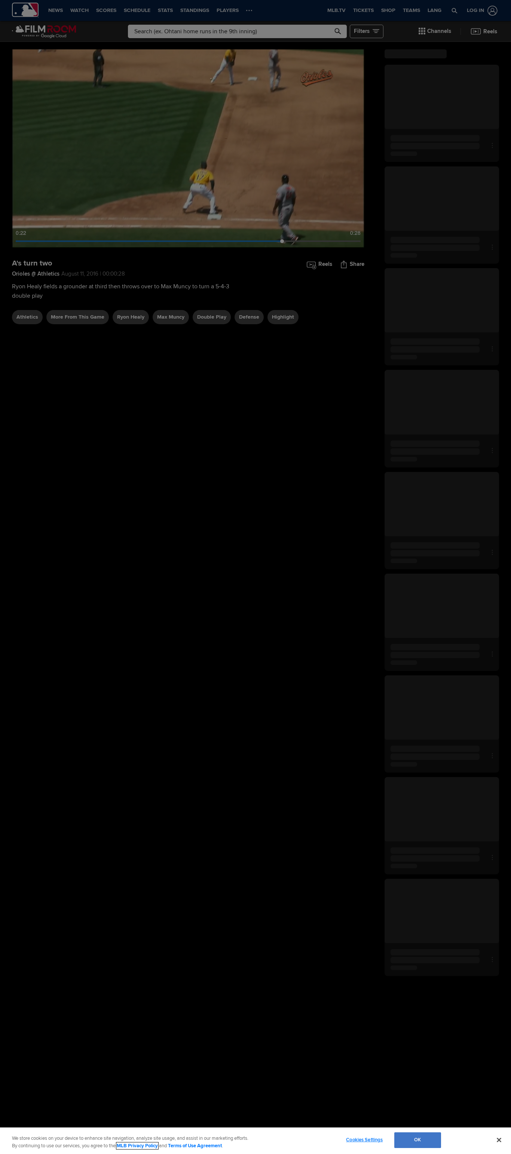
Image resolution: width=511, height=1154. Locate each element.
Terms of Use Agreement (195, 1146)
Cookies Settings (364, 1140)
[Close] (499, 1140)
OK (417, 1140)
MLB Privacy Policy (137, 1146)
